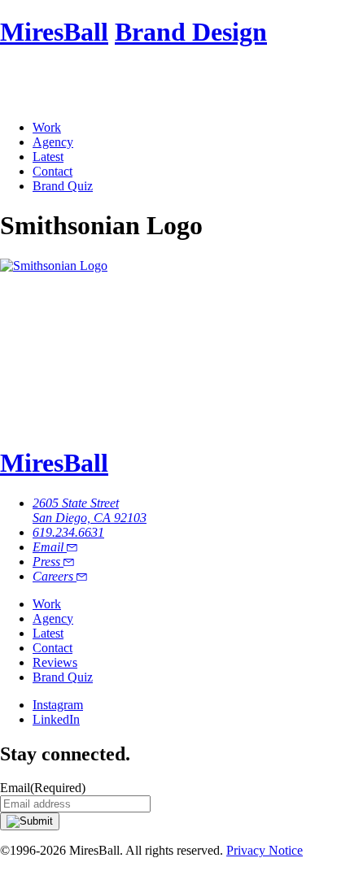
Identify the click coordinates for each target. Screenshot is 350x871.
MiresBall (54, 31)
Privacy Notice (264, 850)
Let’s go (22, 423)
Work (47, 127)
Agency (53, 142)
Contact (52, 171)
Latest (48, 156)
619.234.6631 (68, 532)
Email (50, 547)
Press (48, 561)
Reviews (55, 662)
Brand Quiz (63, 186)
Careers (55, 576)
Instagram (58, 705)
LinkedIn (56, 719)
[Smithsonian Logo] (53, 265)
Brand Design (191, 31)
